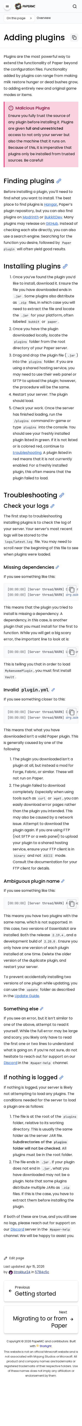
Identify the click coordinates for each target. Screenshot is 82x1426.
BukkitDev (53, 217)
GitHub (52, 223)
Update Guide (27, 996)
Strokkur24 (22, 1272)
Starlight (45, 1346)
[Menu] (7, 6)
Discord (10, 1062)
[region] (41, 592)
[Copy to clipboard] (71, 589)
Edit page (16, 1258)
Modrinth (31, 217)
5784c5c (42, 1272)
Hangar (50, 204)
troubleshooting (27, 452)
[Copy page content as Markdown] (74, 37)
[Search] (74, 6)
